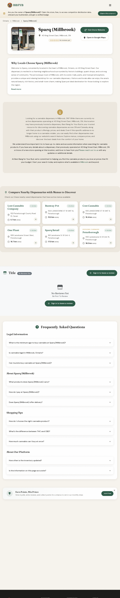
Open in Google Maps (96, 37)
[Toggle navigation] (110, 5)
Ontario (6, 21)
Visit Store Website (96, 30)
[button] (16, 89)
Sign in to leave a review (103, 273)
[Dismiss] (114, 490)
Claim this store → (108, 13)
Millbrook (16, 21)
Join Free (107, 493)
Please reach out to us (88, 150)
